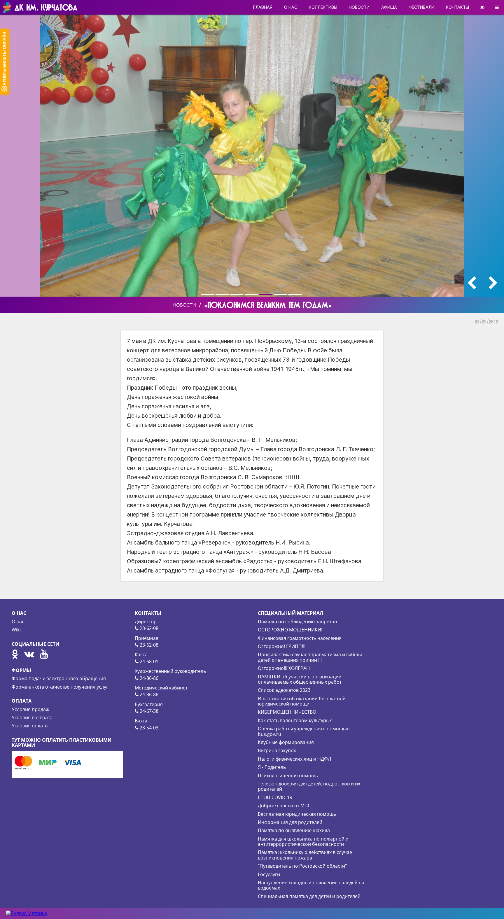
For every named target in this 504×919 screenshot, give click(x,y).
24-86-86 (148, 678)
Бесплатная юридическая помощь (297, 814)
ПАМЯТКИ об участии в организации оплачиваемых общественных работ (300, 679)
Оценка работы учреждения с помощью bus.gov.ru (303, 731)
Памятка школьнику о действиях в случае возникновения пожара (305, 855)
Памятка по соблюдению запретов (297, 621)
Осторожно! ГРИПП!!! (281, 646)
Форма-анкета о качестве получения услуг (60, 687)
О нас (18, 621)
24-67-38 (148, 711)
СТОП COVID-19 (275, 797)
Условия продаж (30, 709)
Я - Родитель (272, 767)
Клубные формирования (286, 742)
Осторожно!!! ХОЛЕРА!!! (284, 668)
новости (359, 7)
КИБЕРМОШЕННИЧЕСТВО (287, 712)
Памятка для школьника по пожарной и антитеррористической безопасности (303, 841)
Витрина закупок (277, 750)
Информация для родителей (290, 822)
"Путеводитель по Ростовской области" (302, 866)
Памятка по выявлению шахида (294, 830)
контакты (457, 7)
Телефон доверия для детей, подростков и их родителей (309, 786)
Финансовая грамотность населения (300, 638)
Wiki (16, 629)
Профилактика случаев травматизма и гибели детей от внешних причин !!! (310, 657)
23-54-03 (148, 727)
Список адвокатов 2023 (284, 690)
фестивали (421, 7)
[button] (208, 294)
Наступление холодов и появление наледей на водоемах (311, 885)
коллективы (323, 7)
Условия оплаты (30, 725)
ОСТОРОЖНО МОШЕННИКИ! (290, 629)
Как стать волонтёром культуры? (295, 720)
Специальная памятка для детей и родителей (309, 896)
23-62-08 (148, 628)
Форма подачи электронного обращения (59, 678)
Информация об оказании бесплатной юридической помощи (302, 701)
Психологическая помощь (288, 775)
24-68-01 (148, 661)
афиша (389, 7)
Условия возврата (32, 717)
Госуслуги (269, 874)
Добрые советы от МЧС (284, 805)
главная (262, 7)
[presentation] (472, 283)
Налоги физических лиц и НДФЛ (294, 759)
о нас (290, 7)
